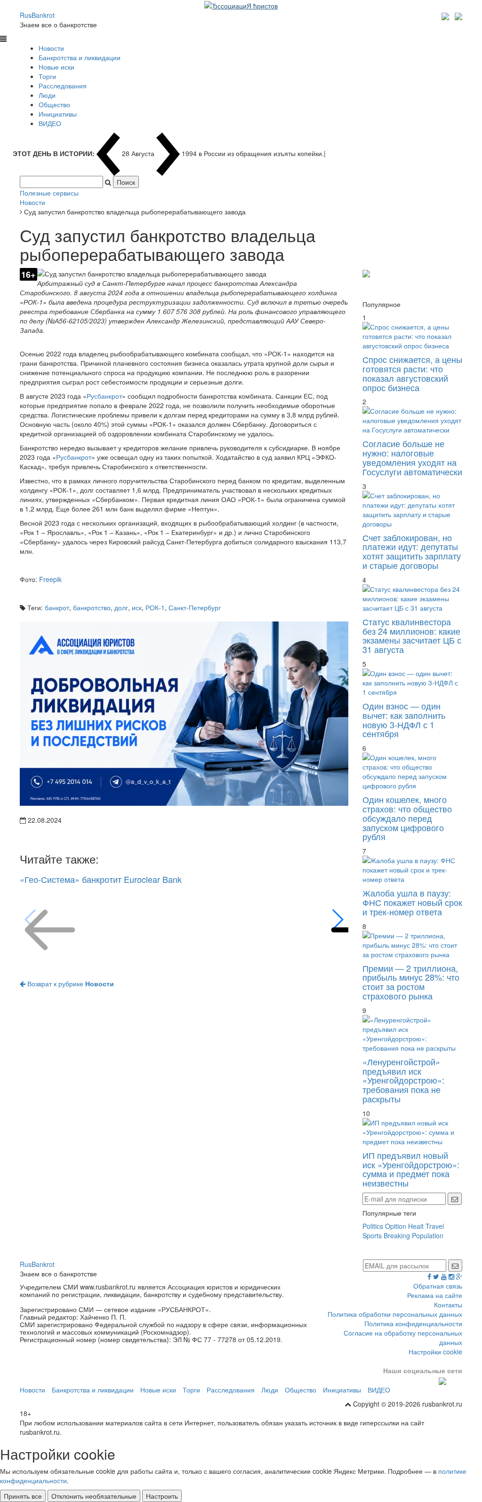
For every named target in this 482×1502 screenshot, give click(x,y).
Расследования (63, 85)
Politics (372, 1226)
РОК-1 (155, 607)
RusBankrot (37, 15)
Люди (47, 95)
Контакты (448, 1304)
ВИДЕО (50, 123)
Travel (435, 1226)
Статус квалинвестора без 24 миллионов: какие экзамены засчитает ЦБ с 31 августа (411, 635)
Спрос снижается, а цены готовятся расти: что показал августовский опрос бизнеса (412, 373)
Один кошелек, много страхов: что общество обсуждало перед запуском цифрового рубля (407, 817)
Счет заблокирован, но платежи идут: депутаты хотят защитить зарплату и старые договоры (411, 551)
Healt (416, 1226)
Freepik (50, 579)
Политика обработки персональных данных (395, 1314)
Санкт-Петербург (195, 607)
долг (121, 607)
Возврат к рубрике (69, 983)
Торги (47, 76)
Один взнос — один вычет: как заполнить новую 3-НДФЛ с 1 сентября (403, 719)
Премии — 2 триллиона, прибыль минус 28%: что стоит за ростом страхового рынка (410, 982)
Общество (54, 104)
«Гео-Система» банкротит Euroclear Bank (101, 879)
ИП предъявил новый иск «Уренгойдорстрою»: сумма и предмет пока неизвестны (410, 1169)
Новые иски (56, 66)
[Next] (337, 919)
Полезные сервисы (49, 192)
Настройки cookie (435, 1351)
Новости (51, 48)
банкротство (92, 607)
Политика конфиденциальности (413, 1323)
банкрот (57, 607)
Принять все (23, 1496)
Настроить (162, 1496)
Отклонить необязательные (94, 1496)
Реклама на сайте (434, 1295)
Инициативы (58, 113)
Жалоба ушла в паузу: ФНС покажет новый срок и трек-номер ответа (412, 902)
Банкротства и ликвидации (79, 57)
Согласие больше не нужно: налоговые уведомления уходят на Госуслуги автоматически (412, 457)
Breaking (397, 1235)
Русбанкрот (104, 396)
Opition (395, 1226)
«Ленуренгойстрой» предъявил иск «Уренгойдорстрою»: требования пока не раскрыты (403, 1080)
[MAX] (446, 15)
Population (427, 1235)
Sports (372, 1235)
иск (137, 607)
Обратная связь (437, 1285)
